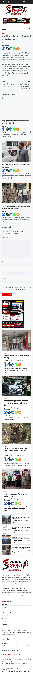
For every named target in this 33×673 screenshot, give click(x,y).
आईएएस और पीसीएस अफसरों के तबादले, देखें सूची (21, 528)
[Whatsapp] (14, 48)
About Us (4, 604)
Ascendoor (11, 671)
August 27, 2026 (20, 360)
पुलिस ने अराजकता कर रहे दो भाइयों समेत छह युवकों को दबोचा (15, 495)
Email (3, 270)
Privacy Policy (5, 607)
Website (4, 278)
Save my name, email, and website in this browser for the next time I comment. (18, 288)
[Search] (29, 28)
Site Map (4, 625)
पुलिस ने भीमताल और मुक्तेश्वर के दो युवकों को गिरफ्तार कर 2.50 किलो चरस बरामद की (16, 207)
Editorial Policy (6, 610)
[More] (18, 48)
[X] (7, 48)
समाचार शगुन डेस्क (9, 360)
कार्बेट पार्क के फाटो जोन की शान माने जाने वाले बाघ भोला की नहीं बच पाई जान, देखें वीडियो (15, 450)
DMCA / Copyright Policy (8, 613)
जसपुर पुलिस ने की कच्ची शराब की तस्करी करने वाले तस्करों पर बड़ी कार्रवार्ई (15, 122)
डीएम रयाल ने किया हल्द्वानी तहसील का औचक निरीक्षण (16, 165)
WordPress (26, 671)
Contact (4, 622)
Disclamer (4, 619)
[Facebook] (3, 48)
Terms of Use (5, 616)
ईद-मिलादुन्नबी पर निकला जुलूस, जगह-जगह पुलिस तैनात (20, 518)
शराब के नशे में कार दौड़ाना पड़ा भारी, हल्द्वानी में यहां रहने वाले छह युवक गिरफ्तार (21, 538)
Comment (5, 237)
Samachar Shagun (19, 669)
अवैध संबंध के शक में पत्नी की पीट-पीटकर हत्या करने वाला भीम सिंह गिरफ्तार (21, 548)
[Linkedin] (10, 48)
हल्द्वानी (3, 33)
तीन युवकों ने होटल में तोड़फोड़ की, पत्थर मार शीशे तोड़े (16, 356)
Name (4, 261)
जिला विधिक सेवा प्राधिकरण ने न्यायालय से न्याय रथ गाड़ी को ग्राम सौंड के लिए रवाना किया (16, 403)
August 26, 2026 (20, 499)
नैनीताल (5, 353)
